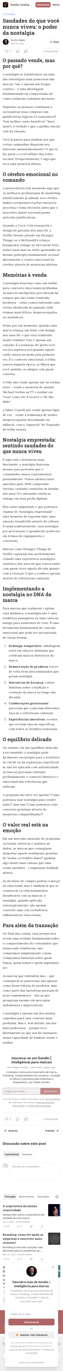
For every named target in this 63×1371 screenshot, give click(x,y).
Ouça (56, 41)
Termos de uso (18, 1346)
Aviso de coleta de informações (24, 1349)
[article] (31, 1216)
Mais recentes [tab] (26, 1196)
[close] (53, 1267)
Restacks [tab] (27, 1154)
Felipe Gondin (18, 40)
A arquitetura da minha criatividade (20, 1208)
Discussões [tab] (43, 1196)
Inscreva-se (43, 4)
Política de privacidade (40, 1105)
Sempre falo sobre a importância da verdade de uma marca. (23, 1216)
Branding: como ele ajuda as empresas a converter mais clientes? (23, 1239)
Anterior (13, 1130)
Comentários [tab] (12, 1154)
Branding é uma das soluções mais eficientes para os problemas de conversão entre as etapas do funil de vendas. (23, 1248)
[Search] (57, 1196)
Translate (10, 14)
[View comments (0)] (17, 51)
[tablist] (18, 1154)
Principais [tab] (10, 1196)
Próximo (50, 1130)
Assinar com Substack (34, 1335)
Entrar (56, 4)
